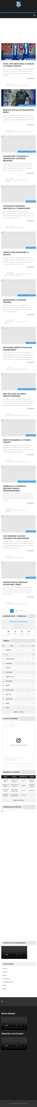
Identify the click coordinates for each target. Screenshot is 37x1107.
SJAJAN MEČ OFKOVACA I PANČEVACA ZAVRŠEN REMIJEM (16, 158)
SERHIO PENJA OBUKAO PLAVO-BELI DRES (15, 583)
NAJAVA (5, 975)
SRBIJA (4, 988)
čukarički (8, 131)
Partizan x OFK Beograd (18, 621)
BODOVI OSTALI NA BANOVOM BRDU (18, 111)
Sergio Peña (16, 604)
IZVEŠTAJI (21, 105)
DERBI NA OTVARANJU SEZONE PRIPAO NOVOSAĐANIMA (14, 488)
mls (16, 227)
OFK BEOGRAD (30, 59)
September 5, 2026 (5, 785)
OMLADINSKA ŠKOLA (8, 982)
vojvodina (7, 511)
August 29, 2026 (5, 780)
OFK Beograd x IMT (14, 785)
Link (14, 10)
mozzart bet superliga (17, 131)
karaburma (9, 369)
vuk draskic (21, 557)
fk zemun (8, 85)
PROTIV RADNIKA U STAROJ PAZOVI (17, 441)
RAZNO (4, 985)
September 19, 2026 (6, 795)
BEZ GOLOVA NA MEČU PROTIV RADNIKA (14, 395)
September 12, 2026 (6, 790)
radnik (28, 415)
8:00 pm (23, 780)
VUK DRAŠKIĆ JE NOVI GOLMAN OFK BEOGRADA (16, 537)
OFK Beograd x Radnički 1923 (14, 795)
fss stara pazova (16, 85)
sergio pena (23, 604)
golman (8, 557)
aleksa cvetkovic (10, 227)
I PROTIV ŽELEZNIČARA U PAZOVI (16, 253)
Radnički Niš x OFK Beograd (14, 790)
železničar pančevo (15, 275)
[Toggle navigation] (34, 15)
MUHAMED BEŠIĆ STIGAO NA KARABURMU (17, 348)
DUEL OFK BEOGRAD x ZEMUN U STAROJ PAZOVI (18, 65)
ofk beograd (24, 85)
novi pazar (22, 321)
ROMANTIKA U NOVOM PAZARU (14, 301)
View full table (18, 712)
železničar (7, 181)
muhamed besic (16, 369)
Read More (30, 78)
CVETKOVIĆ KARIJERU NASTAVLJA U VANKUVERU (16, 207)
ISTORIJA (5, 968)
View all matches (18, 800)
